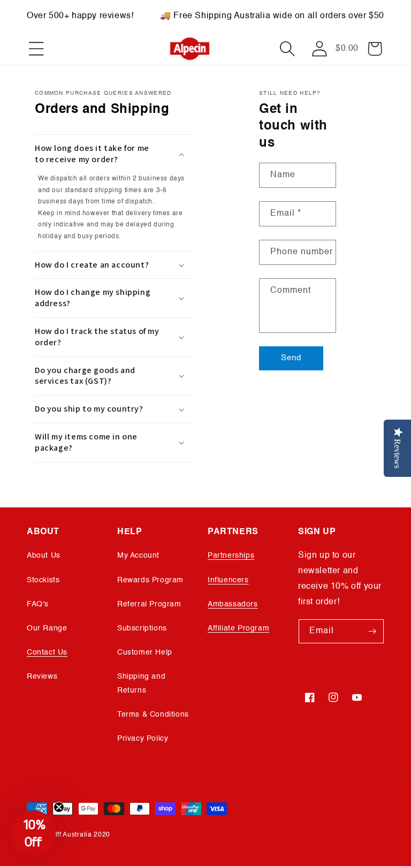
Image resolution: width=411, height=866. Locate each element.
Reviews (42, 676)
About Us (43, 555)
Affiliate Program (238, 628)
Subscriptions (142, 628)
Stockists (43, 580)
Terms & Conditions (153, 714)
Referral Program (149, 604)
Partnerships (231, 555)
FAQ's (38, 604)
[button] (287, 49)
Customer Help (144, 652)
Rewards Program (150, 580)
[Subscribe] (372, 631)
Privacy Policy (142, 738)
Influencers (228, 580)
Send (291, 358)
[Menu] (36, 49)
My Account (138, 555)
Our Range (47, 628)
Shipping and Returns (141, 683)
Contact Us (47, 652)
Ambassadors (233, 604)
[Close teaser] (59, 807)
